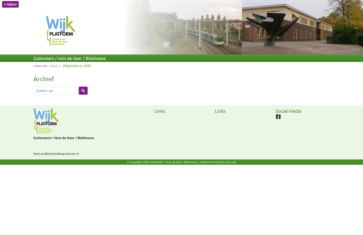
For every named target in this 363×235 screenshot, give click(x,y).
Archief (43, 78)
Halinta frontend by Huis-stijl (218, 162)
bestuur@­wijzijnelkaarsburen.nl (56, 153)
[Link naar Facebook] (279, 118)
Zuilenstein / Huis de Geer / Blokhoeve (69, 58)
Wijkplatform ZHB (77, 66)
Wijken (11, 4)
